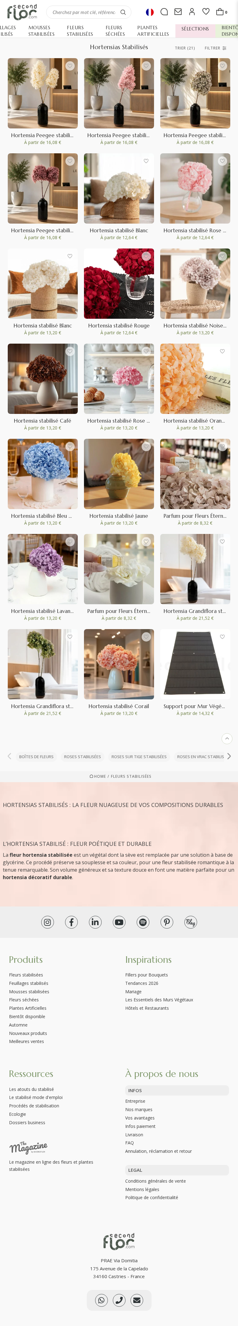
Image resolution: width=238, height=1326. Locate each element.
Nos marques (138, 1109)
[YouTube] (119, 922)
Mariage (133, 991)
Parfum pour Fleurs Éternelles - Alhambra (137, 611)
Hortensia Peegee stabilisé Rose (50, 230)
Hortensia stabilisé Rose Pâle (198, 230)
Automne (18, 1025)
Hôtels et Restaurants (147, 1008)
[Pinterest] (167, 922)
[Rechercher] (123, 12)
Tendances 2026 (141, 983)
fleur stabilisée (179, 862)
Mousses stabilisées (29, 991)
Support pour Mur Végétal (196, 706)
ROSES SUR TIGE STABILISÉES (139, 756)
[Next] (228, 757)
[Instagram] (47, 922)
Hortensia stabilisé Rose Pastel (124, 420)
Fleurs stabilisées (131, 776)
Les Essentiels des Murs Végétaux (159, 1000)
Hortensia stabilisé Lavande (44, 611)
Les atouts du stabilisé (31, 1089)
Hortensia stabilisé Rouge (119, 325)
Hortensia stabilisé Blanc (119, 230)
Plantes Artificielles (27, 1008)
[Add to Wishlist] (70, 66)
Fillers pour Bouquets (146, 975)
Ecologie (17, 1114)
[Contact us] (119, 1300)
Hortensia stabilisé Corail (119, 706)
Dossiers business (27, 1122)
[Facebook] (71, 922)
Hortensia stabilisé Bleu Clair (45, 515)
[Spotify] (143, 922)
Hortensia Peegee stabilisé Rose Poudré (135, 135)
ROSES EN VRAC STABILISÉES (204, 756)
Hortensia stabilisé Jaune (119, 515)
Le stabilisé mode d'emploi (36, 1097)
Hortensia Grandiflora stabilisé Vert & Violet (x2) (70, 706)
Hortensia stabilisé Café (42, 420)
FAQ (129, 1143)
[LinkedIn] (95, 922)
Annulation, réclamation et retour (158, 1151)
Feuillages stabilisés (28, 983)
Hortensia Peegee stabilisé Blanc (50, 135)
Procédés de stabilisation (34, 1106)
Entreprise (135, 1101)
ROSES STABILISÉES (82, 756)
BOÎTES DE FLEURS (36, 756)
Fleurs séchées (24, 1000)
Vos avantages (140, 1118)
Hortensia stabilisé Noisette (197, 325)
